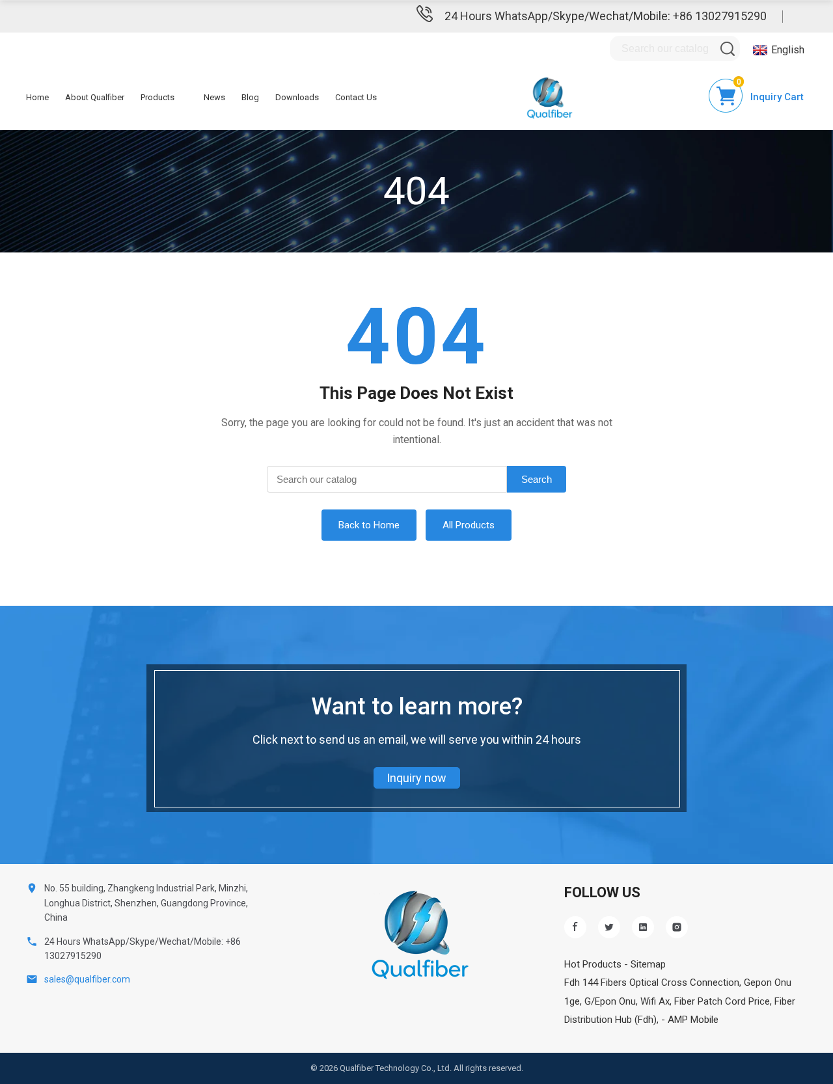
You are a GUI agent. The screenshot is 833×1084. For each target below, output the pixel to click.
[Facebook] (575, 927)
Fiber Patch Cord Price (722, 1001)
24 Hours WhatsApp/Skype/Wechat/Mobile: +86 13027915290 (605, 16)
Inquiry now (416, 778)
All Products (469, 525)
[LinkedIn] (643, 927)
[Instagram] (677, 927)
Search (536, 479)
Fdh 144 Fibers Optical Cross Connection (651, 982)
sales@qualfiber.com (87, 979)
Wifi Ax (655, 1001)
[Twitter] (609, 927)
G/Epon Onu (610, 1001)
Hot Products (592, 964)
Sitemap (648, 964)
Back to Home (369, 525)
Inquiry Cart (777, 97)
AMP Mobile (693, 1019)
